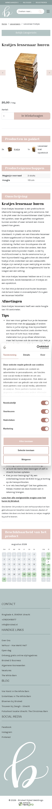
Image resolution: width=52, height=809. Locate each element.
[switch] (45, 411)
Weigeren (26, 459)
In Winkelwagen (32, 116)
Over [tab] (42, 355)
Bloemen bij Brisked (12, 701)
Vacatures (6, 670)
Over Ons (6, 640)
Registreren (41, 2)
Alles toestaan (26, 441)
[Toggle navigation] (48, 11)
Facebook (6, 727)
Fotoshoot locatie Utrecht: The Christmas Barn (25, 711)
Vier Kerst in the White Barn (15, 691)
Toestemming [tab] (9, 355)
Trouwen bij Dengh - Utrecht (16, 706)
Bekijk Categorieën (26, 33)
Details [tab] (26, 355)
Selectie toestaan (26, 450)
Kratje (17, 149)
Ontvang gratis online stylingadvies (19, 655)
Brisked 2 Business (11, 660)
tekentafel (31, 323)
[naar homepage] (7, 11)
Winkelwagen (11, 2)
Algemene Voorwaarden (13, 665)
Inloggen (27, 2)
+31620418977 (9, 619)
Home (4, 24)
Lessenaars (15, 24)
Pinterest (6, 737)
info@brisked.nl (10, 624)
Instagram (7, 732)
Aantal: (5, 109)
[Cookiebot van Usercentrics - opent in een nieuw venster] (37, 347)
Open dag (6, 650)
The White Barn (9, 675)
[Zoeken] (40, 11)
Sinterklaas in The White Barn (16, 696)
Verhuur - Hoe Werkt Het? (14, 645)
